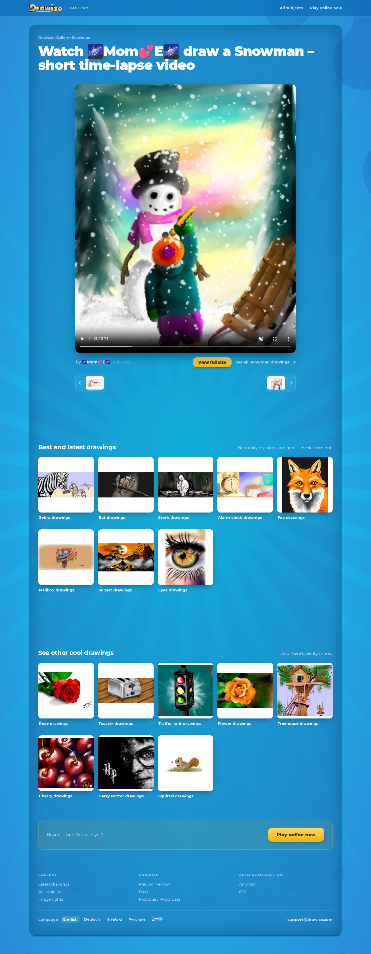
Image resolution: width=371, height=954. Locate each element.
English (70, 919)
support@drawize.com (310, 919)
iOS (242, 891)
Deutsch (92, 919)
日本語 (157, 919)
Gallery (62, 37)
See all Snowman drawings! (263, 362)
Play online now (326, 8)
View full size (212, 362)
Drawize (45, 37)
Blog (143, 891)
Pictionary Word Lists (159, 899)
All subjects (291, 8)
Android (247, 884)
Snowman (81, 37)
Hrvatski (114, 919)
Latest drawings (54, 884)
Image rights (50, 899)
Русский (136, 919)
